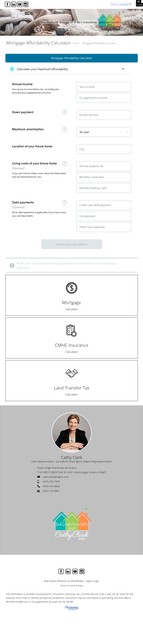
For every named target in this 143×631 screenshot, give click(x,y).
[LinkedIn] (13, 4)
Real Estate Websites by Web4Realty (64, 581)
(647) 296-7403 (51, 481)
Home (76, 43)
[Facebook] (7, 4)
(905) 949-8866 (51, 486)
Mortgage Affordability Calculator (99, 43)
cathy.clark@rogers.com (56, 476)
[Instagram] (25, 4)
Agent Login (92, 581)
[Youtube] (19, 4)
